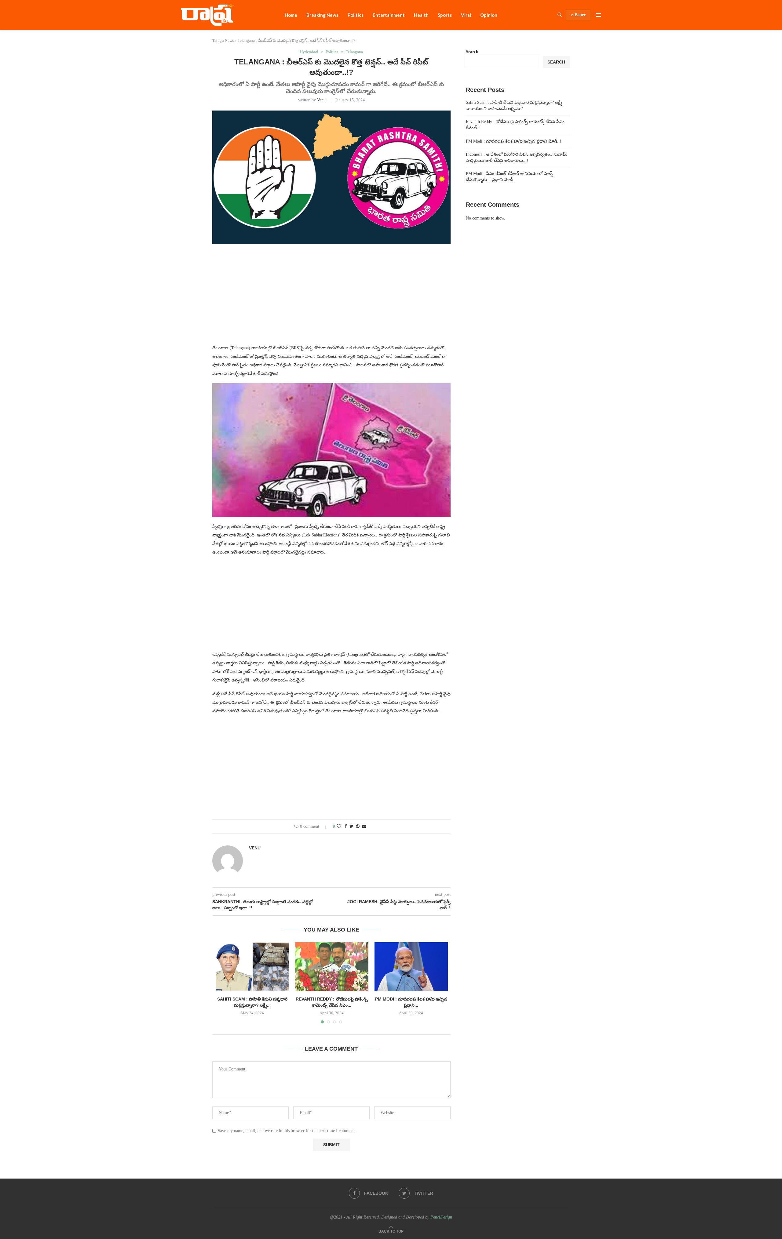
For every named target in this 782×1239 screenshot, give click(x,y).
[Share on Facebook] (346, 826)
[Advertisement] (331, 298)
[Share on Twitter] (351, 826)
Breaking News (322, 15)
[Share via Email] (364, 826)
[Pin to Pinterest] (358, 826)
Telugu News (223, 40)
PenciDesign (441, 1217)
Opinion (488, 15)
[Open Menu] (598, 15)
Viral (466, 15)
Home (291, 15)
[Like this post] (339, 826)
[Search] (560, 15)
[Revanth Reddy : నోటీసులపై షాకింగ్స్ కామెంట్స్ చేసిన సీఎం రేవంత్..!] (331, 966)
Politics (356, 15)
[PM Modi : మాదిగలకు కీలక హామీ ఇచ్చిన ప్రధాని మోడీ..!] (411, 966)
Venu (321, 100)
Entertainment (389, 15)
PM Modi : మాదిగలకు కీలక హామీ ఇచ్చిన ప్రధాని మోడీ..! (513, 141)
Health (421, 15)
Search (472, 51)
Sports (445, 15)
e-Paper (578, 15)
